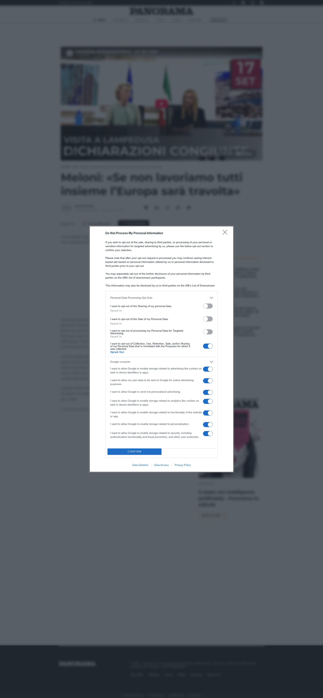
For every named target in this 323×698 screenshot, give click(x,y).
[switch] (208, 306)
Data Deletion (140, 464)
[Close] (226, 233)
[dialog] (161, 349)
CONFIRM (134, 451)
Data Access (161, 464)
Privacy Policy (183, 464)
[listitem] (161, 298)
